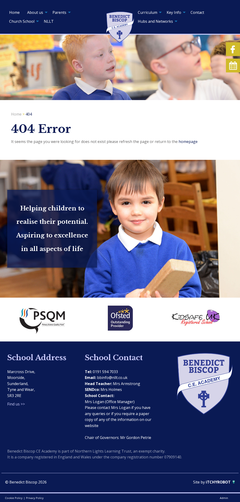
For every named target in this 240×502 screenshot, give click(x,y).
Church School (21, 21)
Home (14, 12)
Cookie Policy (13, 498)
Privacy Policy (35, 498)
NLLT (49, 21)
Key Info (174, 12)
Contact (197, 12)
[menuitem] (14, 12)
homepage (188, 141)
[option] (44, 319)
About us (35, 12)
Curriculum (147, 12)
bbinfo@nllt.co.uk (112, 377)
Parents (59, 12)
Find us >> (16, 404)
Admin (224, 498)
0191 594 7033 (105, 371)
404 (29, 114)
